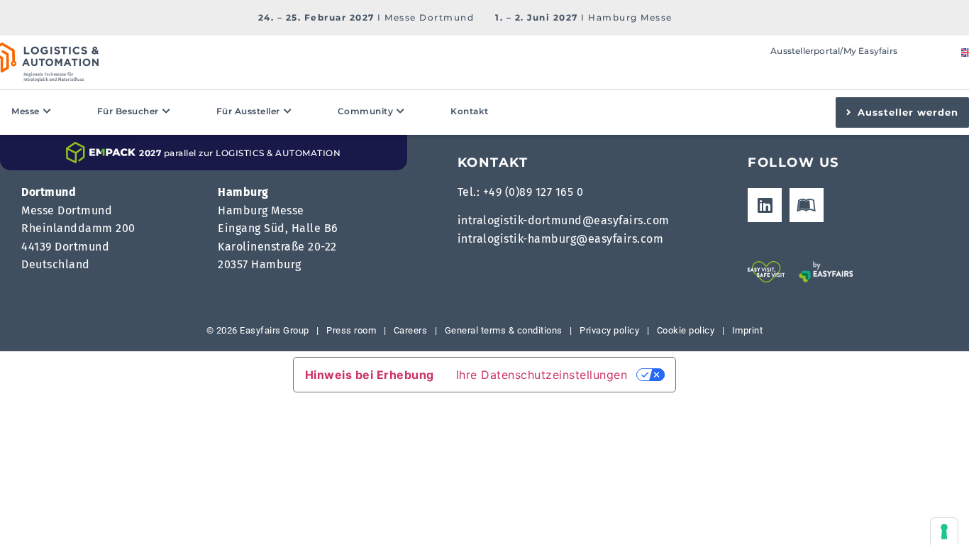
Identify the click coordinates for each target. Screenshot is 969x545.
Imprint (747, 330)
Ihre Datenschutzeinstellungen (542, 375)
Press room (350, 330)
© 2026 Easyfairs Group (257, 330)
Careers (411, 330)
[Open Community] (401, 111)
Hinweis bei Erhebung (369, 375)
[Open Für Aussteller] (288, 111)
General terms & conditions (504, 330)
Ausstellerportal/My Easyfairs (833, 50)
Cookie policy (686, 330)
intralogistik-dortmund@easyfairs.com (564, 220)
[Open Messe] (47, 111)
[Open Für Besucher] (166, 111)
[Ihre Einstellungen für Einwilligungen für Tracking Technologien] (944, 531)
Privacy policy (609, 330)
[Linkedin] (765, 205)
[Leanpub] (807, 205)
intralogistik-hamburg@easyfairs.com (561, 239)
